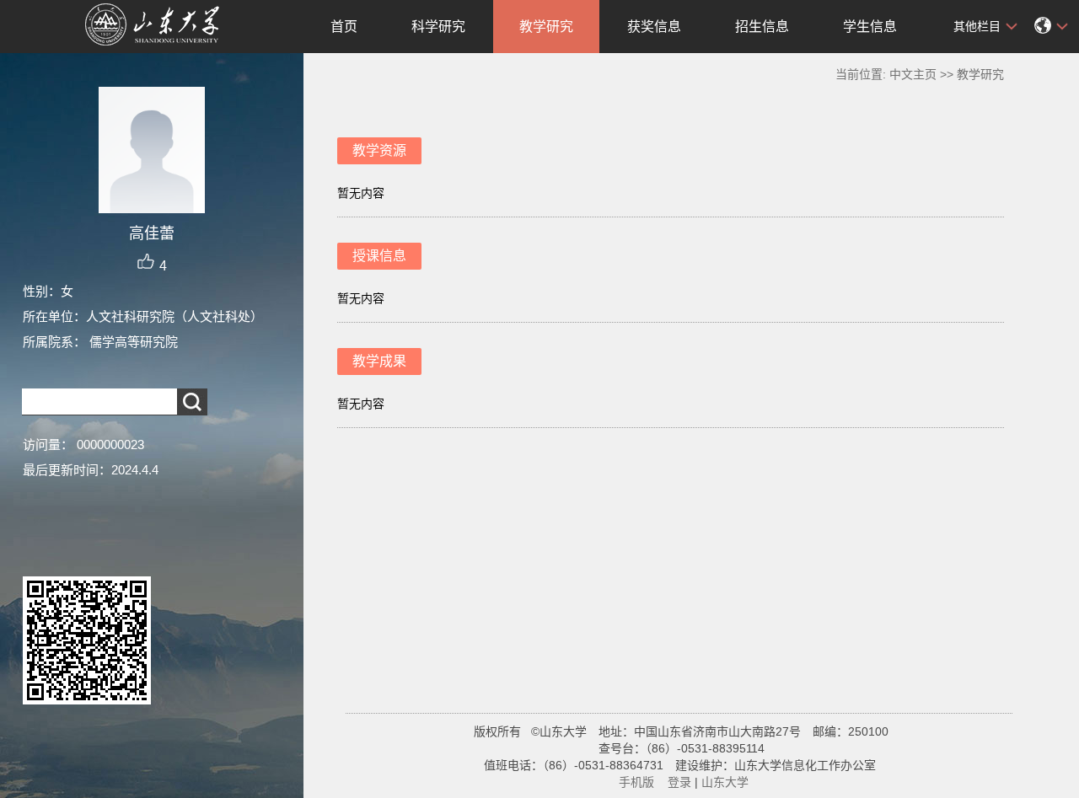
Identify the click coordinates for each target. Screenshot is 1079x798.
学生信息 (870, 26)
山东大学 (725, 782)
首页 (343, 26)
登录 (679, 782)
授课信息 (379, 256)
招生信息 (762, 26)
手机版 (636, 782)
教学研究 (546, 26)
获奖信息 (654, 26)
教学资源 (379, 150)
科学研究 (438, 26)
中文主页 (913, 74)
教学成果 (379, 361)
